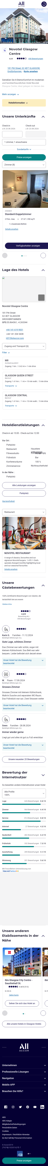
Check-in (8, 127)
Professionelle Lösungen (15, 1071)
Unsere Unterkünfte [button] (18, 116)
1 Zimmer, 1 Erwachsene (15, 142)
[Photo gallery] (24, 26)
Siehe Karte (14, 995)
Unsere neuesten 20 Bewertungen (24, 759)
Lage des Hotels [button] (15, 270)
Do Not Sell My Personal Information (17, 1138)
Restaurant (9, 512)
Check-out (32, 127)
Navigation (8, 1078)
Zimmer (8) (9, 164)
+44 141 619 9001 (14, 330)
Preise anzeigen (24, 1160)
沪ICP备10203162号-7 (11, 1147)
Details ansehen (10, 569)
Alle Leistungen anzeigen (24, 485)
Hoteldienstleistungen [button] (20, 425)
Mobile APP (8, 1084)
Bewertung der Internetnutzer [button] (14, 774)
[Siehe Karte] (24, 289)
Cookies (5, 1131)
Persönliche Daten (9, 1128)
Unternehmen (9, 1065)
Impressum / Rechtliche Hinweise (15, 1134)
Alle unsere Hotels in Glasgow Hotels (24, 1024)
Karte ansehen (31, 71)
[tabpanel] (24, 214)
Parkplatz (24, 493)
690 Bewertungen (35, 59)
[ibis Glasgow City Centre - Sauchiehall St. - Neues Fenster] (22, 962)
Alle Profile (9, 793)
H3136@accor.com (15, 338)
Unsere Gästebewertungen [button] (18, 585)
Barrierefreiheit (8, 501)
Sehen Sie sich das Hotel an (22, 1003)
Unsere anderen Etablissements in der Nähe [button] (20, 935)
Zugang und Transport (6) (16, 346)
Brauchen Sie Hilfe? (12, 1091)
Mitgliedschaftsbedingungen (14, 1124)
